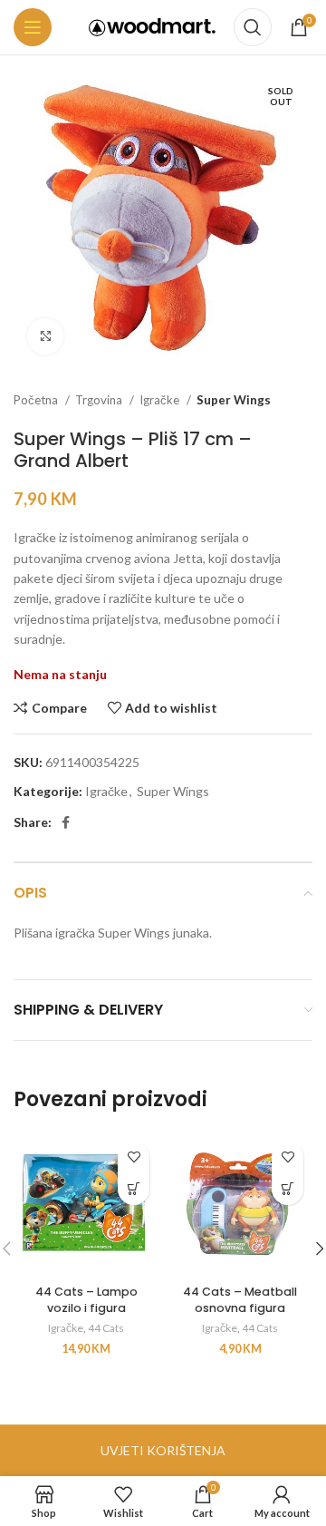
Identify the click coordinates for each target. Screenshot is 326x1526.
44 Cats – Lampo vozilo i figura (86, 1300)
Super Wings (234, 400)
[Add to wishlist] (133, 1157)
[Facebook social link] (65, 822)
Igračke (160, 400)
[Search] (253, 27)
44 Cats (106, 1328)
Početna (37, 400)
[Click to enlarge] (45, 336)
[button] (133, 1189)
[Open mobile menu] (33, 27)
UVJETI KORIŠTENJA (163, 1450)
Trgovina (100, 400)
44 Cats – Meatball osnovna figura (240, 1300)
